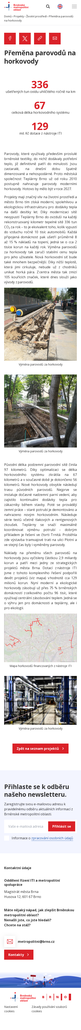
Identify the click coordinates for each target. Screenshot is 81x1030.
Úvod (10, 25)
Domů (8, 16)
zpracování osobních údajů (52, 838)
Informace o (42, 838)
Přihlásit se (61, 826)
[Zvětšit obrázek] (71, 293)
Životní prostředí (36, 16)
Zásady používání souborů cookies (49, 1009)
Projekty (19, 16)
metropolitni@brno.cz (36, 941)
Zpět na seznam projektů (38, 748)
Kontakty (16, 954)
